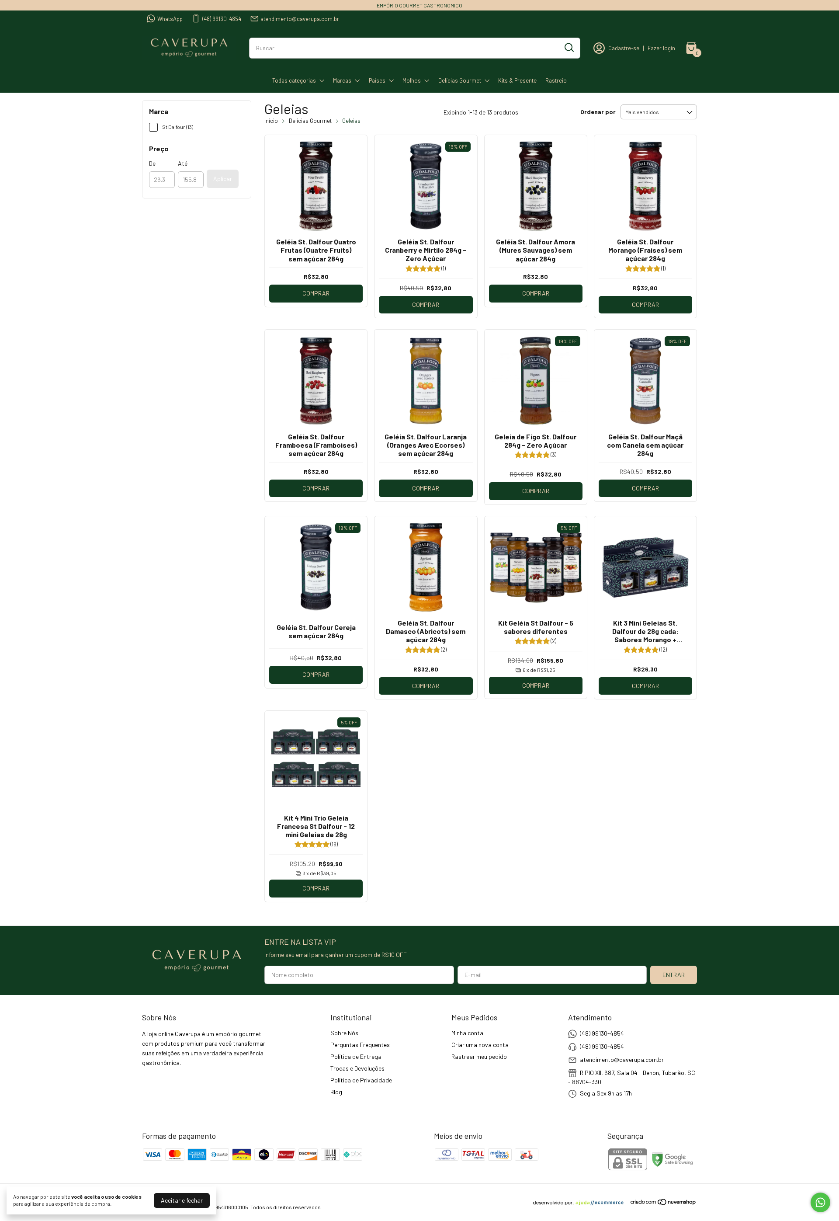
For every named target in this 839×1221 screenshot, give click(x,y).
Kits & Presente (517, 80)
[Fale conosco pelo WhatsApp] (820, 1202)
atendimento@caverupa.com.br (299, 18)
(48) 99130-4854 (221, 18)
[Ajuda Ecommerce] (581, 1203)
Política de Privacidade (361, 1080)
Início (271, 120)
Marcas (342, 80)
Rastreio (556, 80)
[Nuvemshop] (663, 1203)
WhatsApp (170, 18)
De (152, 163)
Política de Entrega (355, 1056)
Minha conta (467, 1033)
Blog (336, 1092)
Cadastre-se (623, 48)
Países (377, 80)
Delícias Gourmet (459, 80)
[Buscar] (568, 47)
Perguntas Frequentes (360, 1044)
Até (182, 163)
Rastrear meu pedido (479, 1056)
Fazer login (661, 48)
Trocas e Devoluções (357, 1068)
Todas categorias (294, 80)
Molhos (411, 80)
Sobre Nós (344, 1033)
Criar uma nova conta (480, 1044)
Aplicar (222, 178)
